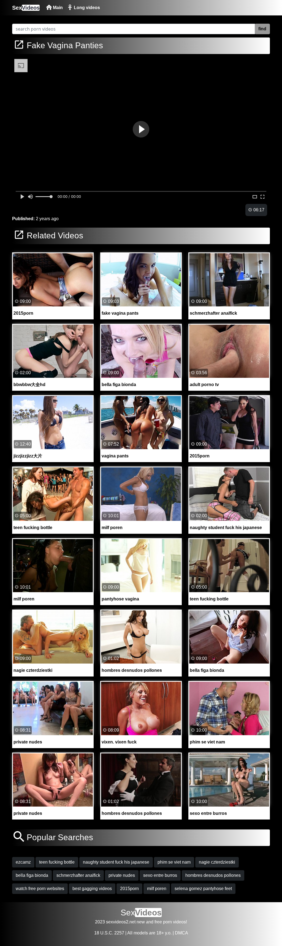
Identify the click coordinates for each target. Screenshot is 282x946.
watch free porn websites (40, 888)
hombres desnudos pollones (213, 875)
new (141, 922)
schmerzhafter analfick (78, 875)
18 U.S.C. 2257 (109, 933)
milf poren (156, 888)
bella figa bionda (32, 875)
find (262, 28)
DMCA (181, 933)
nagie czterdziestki (217, 862)
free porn (163, 922)
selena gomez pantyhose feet (203, 888)
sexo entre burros (160, 875)
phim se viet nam (174, 862)
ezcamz (23, 862)
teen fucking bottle (57, 862)
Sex (26, 8)
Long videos (86, 7)
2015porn (129, 888)
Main (57, 7)
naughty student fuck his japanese (116, 862)
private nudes (122, 875)
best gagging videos (92, 888)
